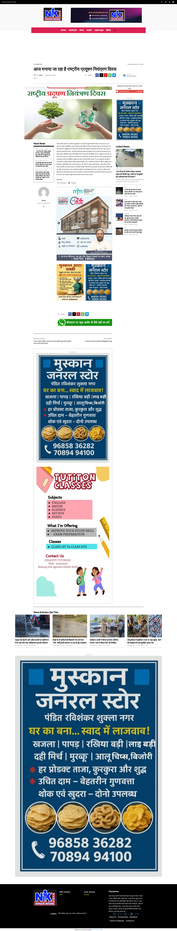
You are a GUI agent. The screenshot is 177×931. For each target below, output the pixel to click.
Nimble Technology (97, 929)
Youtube (136, 914)
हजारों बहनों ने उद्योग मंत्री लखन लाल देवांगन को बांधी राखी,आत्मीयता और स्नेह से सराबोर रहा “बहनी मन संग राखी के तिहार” (42, 175)
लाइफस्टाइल (126, 213)
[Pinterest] (105, 75)
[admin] (35, 75)
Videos (37, 149)
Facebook (120, 914)
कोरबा (36, 160)
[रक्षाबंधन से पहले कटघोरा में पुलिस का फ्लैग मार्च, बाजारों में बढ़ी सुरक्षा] (119, 231)
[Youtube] (173, 2)
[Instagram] (166, 2)
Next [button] (109, 223)
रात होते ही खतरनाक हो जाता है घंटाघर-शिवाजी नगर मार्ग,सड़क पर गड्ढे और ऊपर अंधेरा (43, 164)
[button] (115, 30)
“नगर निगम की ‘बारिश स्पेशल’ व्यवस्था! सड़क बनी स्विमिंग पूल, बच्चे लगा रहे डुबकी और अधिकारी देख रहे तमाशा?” (43, 154)
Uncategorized (38, 64)
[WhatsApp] (110, 75)
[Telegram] (114, 75)
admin (41, 75)
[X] (169, 2)
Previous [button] (59, 223)
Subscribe (139, 91)
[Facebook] (162, 2)
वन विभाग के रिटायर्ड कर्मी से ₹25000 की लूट (98, 341)
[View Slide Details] (84, 322)
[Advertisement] (88, 49)
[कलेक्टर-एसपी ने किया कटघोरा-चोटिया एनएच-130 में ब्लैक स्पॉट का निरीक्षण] (107, 626)
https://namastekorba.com (43, 203)
